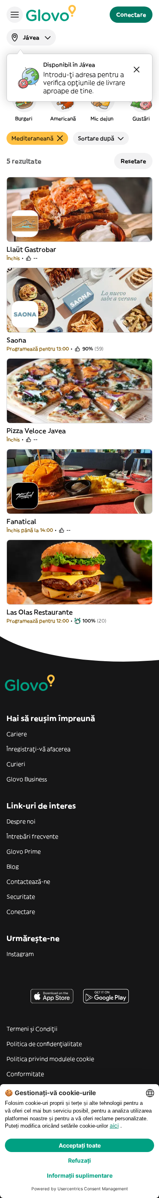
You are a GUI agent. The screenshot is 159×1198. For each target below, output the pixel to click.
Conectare (21, 911)
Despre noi (21, 821)
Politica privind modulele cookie (50, 1059)
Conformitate (25, 1074)
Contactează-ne (28, 881)
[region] (79, 103)
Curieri (16, 764)
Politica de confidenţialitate (44, 1044)
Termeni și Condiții (32, 1028)
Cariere (17, 734)
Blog (13, 866)
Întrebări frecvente (32, 836)
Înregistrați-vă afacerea (39, 749)
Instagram (20, 954)
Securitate (21, 896)
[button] (24, 103)
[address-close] (136, 69)
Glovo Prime (24, 851)
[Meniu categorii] (15, 15)
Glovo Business (27, 779)
